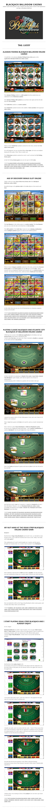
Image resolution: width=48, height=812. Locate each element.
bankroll (6, 514)
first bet (17, 800)
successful (39, 609)
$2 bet (9, 512)
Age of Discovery (12, 313)
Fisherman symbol (32, 164)
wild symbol (18, 168)
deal (36, 607)
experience (11, 800)
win (23, 168)
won (17, 611)
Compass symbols (14, 314)
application (20, 163)
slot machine (33, 166)
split (31, 609)
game (5, 609)
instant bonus (37, 515)
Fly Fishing (40, 164)
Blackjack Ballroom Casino (24, 4)
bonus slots (14, 164)
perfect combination (21, 517)
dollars (10, 515)
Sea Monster (39, 316)
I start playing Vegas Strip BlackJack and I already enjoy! (24, 622)
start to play (37, 517)
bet (10, 514)
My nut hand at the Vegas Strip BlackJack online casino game (24, 528)
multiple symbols (36, 314)
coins (19, 164)
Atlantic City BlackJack (18, 512)
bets (13, 514)
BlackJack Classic (36, 514)
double (40, 607)
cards (5, 515)
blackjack (25, 313)
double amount (16, 515)
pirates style (15, 316)
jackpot (22, 800)
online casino (17, 166)
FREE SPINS (6, 166)
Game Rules (30, 515)
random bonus (23, 316)
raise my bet (30, 517)
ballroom (26, 163)
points (20, 609)
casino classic (34, 798)
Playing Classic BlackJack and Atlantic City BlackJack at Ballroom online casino (24, 331)
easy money (24, 515)
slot (17, 317)
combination (31, 607)
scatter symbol (25, 166)
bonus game (7, 164)
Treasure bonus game (35, 317)
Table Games (37, 800)
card (23, 607)
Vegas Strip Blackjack (10, 611)
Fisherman (24, 164)
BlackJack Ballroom (35, 163)
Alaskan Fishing (12, 163)
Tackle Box (12, 168)
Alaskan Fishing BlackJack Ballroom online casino (24, 53)
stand (34, 609)
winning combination (19, 319)
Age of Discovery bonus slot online (24, 178)
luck (27, 314)
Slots (38, 166)
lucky (11, 166)
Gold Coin (22, 314)
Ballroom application (36, 512)
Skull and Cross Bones (10, 317)
